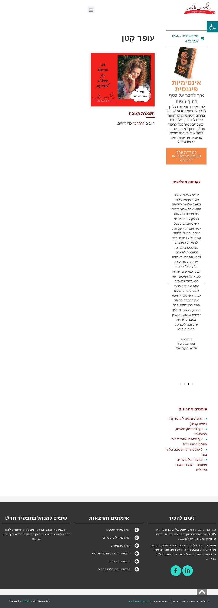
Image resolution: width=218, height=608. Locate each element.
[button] (212, 26)
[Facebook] (176, 570)
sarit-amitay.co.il (139, 601)
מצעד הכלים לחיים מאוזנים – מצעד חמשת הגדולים (191, 465)
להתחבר (139, 123)
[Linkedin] (187, 570)
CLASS (26, 601)
